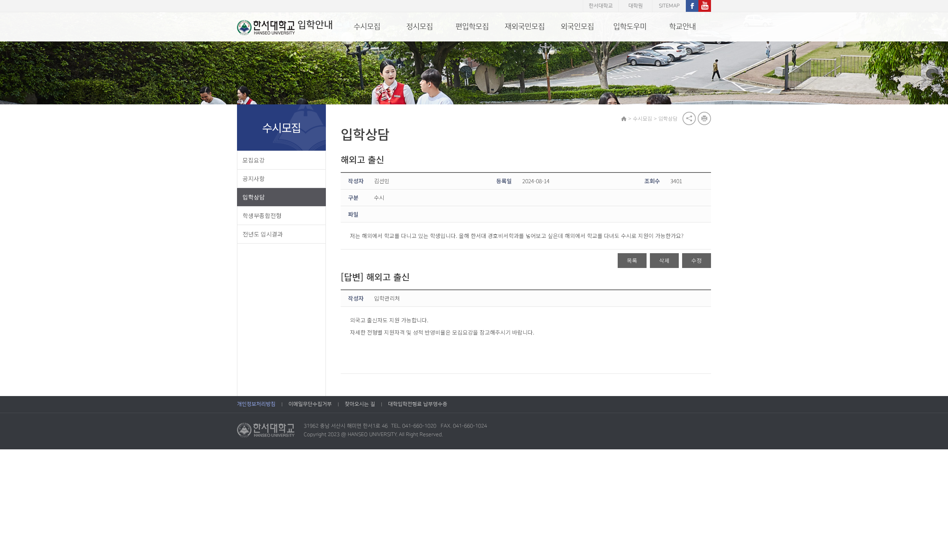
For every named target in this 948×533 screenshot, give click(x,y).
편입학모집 (472, 27)
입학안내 (315, 25)
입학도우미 (630, 27)
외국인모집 (577, 27)
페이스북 (692, 6)
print (704, 118)
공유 (689, 118)
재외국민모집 (525, 27)
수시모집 (367, 27)
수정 (696, 260)
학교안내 (682, 27)
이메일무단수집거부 (310, 404)
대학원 (635, 6)
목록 (632, 260)
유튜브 (704, 6)
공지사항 (254, 178)
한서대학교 (601, 6)
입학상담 (254, 196)
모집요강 (254, 159)
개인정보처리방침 (256, 404)
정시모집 (419, 27)
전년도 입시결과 (263, 233)
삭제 (664, 260)
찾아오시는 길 (360, 404)
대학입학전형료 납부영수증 (417, 404)
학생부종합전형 (262, 215)
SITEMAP (669, 6)
